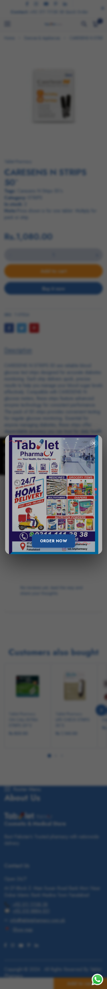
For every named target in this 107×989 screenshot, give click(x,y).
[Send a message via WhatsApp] (97, 979)
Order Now (53, 541)
